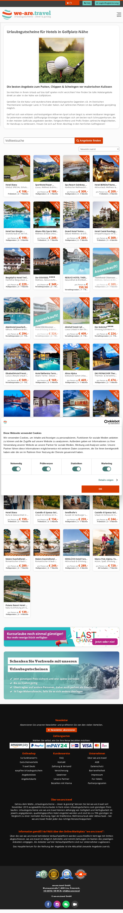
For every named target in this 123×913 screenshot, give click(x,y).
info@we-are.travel (71, 891)
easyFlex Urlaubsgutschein (28, 770)
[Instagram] (57, 904)
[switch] (46, 469)
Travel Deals (28, 766)
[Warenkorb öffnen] (72, 3)
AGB (97, 762)
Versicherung (61, 770)
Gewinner (61, 774)
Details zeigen (106, 480)
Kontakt (61, 762)
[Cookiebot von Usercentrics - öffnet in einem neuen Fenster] (106, 422)
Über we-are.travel (96, 757)
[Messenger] (66, 904)
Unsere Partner (61, 779)
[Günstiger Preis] (54, 874)
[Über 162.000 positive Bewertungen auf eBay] (67, 874)
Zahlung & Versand (61, 766)
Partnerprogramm (97, 783)
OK (100, 489)
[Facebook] (48, 904)
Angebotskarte (28, 779)
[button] (74, 904)
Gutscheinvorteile (29, 762)
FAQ (61, 757)
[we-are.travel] (37, 14)
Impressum (97, 774)
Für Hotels (97, 779)
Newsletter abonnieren (62, 729)
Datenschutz (97, 766)
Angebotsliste (29, 774)
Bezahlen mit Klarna (61, 783)
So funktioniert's (28, 757)
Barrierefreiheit (97, 770)
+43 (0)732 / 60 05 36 (52, 891)
